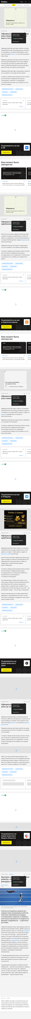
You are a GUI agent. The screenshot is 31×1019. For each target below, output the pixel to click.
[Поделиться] (27, 31)
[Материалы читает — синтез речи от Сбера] (24, 31)
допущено (27, 921)
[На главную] (4, 2)
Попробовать (16, 41)
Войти (21, 1)
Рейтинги (19, 5)
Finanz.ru (12, 54)
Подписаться (6, 152)
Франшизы (26, 5)
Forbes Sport (5, 181)
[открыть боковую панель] (25, 2)
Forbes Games (9, 5)
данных (25, 240)
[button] (29, 2)
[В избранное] (29, 31)
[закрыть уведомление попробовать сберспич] (24, 35)
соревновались (15, 931)
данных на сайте (6, 554)
